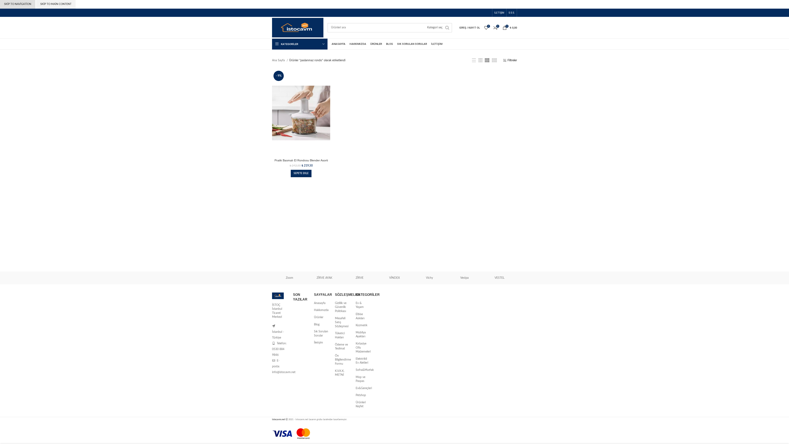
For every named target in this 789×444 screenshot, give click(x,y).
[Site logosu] (297, 27)
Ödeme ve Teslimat (341, 346)
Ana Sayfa (279, 60)
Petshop (361, 395)
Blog (317, 324)
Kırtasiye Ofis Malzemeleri (363, 347)
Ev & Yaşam (360, 305)
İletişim (318, 342)
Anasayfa (319, 303)
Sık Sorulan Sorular (321, 333)
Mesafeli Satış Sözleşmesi (341, 322)
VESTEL (499, 277)
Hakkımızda (321, 310)
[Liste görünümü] (474, 60)
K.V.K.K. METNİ (339, 373)
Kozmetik (361, 325)
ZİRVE (359, 277)
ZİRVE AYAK (324, 277)
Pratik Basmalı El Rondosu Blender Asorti (301, 160)
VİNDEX (394, 277)
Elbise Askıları (360, 316)
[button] (301, 173)
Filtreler (512, 60)
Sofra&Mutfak (365, 370)
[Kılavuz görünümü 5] (494, 60)
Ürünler (318, 317)
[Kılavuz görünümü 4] (487, 60)
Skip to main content (56, 4)
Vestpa (464, 277)
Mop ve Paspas (360, 379)
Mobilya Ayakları (361, 334)
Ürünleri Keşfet (361, 404)
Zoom (289, 277)
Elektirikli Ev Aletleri (362, 360)
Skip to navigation (17, 4)
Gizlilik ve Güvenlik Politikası (340, 307)
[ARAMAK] (447, 27)
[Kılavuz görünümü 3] (480, 60)
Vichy (429, 277)
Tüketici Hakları (340, 335)
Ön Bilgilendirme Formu (343, 359)
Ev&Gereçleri (364, 388)
